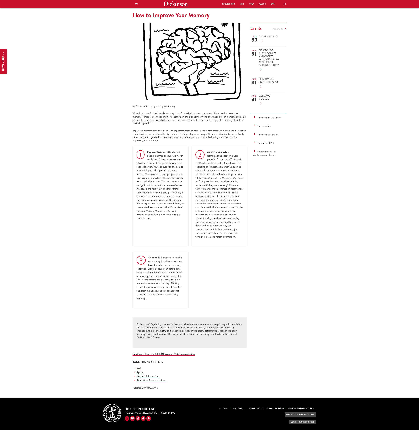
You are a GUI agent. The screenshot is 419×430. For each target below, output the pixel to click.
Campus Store (256, 408)
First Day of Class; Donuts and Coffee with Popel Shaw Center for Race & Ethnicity (269, 57)
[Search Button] (284, 4)
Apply (251, 4)
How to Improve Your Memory (171, 15)
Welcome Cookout (264, 97)
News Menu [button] (3, 63)
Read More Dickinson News (151, 380)
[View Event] (270, 41)
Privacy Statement (275, 408)
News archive (264, 126)
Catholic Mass (269, 36)
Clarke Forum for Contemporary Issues (264, 153)
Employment (239, 408)
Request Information (148, 376)
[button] (136, 4)
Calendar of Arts (266, 143)
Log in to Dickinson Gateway (300, 414)
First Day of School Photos (268, 80)
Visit (242, 4)
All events (278, 29)
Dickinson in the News (269, 117)
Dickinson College (176, 3)
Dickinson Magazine (267, 134)
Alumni (262, 4)
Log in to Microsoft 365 (302, 422)
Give (272, 4)
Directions (224, 408)
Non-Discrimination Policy (301, 408)
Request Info (228, 4)
